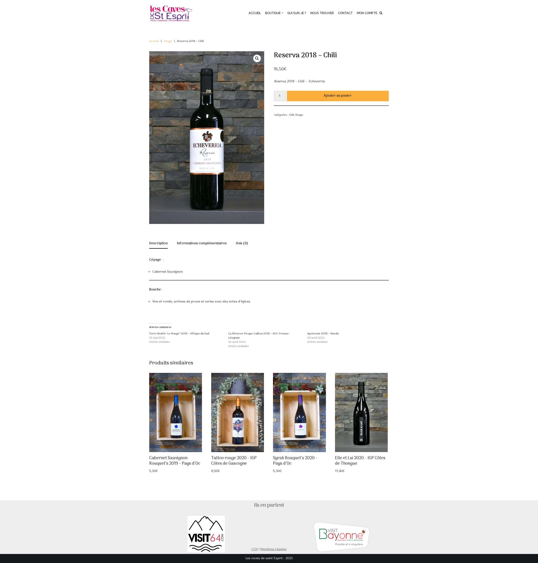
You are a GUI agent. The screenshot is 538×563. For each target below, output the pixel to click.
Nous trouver (322, 13)
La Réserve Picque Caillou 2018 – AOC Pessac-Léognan (259, 335)
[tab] (158, 244)
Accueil (255, 13)
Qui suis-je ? (296, 13)
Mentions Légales (273, 549)
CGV (255, 549)
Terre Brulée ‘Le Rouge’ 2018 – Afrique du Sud (179, 333)
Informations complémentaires (202, 243)
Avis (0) (242, 243)
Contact (345, 13)
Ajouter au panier (338, 96)
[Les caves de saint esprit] (171, 13)
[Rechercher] (380, 12)
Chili (291, 115)
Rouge (168, 41)
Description (158, 243)
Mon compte (367, 13)
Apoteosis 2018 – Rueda (323, 333)
